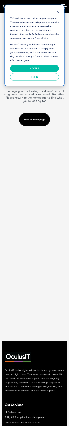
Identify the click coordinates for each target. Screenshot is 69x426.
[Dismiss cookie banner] (58, 12)
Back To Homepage (34, 119)
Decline (34, 76)
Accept (34, 68)
